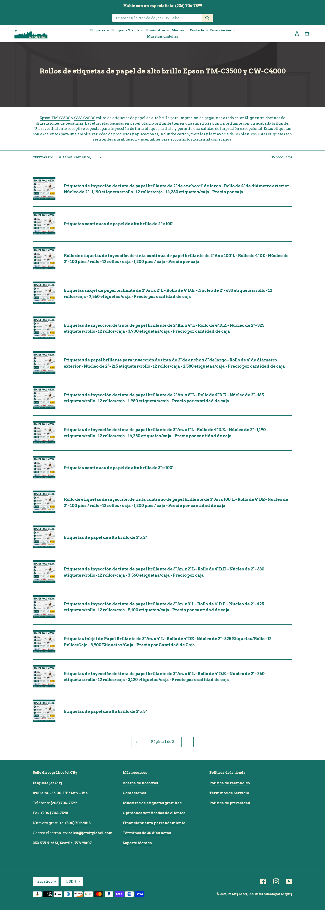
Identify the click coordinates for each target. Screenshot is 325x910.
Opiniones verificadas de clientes (154, 813)
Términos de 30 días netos (147, 833)
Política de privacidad (229, 803)
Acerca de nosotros (140, 783)
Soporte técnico (137, 843)
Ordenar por (43, 157)
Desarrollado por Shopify (273, 894)
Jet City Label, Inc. (241, 894)
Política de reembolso (229, 783)
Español (44, 881)
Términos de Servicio (229, 793)
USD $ (71, 881)
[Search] (207, 18)
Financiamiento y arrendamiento (154, 823)
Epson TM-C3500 (55, 118)
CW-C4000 (84, 118)
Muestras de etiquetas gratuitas (152, 803)
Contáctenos (134, 793)
